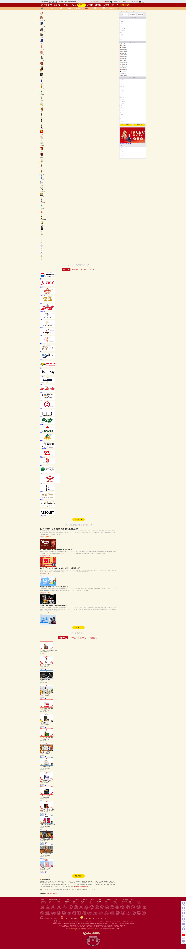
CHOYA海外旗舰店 (45, 853)
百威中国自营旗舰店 (47, 708)
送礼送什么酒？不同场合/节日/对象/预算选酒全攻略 (56, 549)
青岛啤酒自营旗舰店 (47, 737)
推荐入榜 (124, 916)
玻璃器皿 (115, 901)
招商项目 (122, 155)
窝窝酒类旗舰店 (46, 766)
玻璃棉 (58, 901)
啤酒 (121, 32)
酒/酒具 (43, 536)
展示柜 (132, 899)
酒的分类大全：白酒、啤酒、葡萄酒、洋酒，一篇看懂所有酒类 (60, 568)
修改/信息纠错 (74, 918)
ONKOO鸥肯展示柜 (69, 921)
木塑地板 (75, 903)
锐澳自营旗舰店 (46, 868)
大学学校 (113, 921)
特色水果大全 (124, 64)
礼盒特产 (122, 110)
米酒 (121, 39)
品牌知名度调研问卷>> (70, 1)
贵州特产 (122, 83)
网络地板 (67, 901)
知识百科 (102, 921)
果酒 (121, 37)
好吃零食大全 (124, 47)
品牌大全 (99, 916)
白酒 (41, 536)
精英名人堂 (115, 5)
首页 (121, 11)
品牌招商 (90, 5)
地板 (106, 901)
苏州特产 (122, 116)
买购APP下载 (91, 918)
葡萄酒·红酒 (122, 30)
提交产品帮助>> (49, 893)
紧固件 (50, 901)
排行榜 (104, 916)
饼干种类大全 (124, 49)
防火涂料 (109, 899)
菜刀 (60, 899)
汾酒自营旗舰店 (46, 781)
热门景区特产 (139, 125)
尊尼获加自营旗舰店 (47, 839)
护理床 (138, 901)
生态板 (130, 903)
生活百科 (122, 157)
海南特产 (122, 94)
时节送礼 (122, 153)
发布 (132, 1)
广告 (121, 145)
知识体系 (65, 5)
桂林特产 (122, 105)
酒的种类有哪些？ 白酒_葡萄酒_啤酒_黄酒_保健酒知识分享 (59, 529)
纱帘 (116, 899)
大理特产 (122, 107)
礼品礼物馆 (123, 71)
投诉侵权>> (85, 886)
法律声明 (85, 918)
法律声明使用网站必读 (98, 929)
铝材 (74, 901)
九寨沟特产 (122, 101)
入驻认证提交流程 (117, 916)
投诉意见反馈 (66, 918)
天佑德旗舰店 (44, 723)
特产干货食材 (124, 58)
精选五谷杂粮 (124, 56)
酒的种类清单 (124, 43)
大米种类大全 (124, 55)
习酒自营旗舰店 (46, 795)
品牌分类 (116, 1)
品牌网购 (81, 5)
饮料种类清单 (124, 51)
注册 (128, 1)
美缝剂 (82, 901)
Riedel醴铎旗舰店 (45, 679)
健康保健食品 (124, 66)
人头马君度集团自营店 (47, 810)
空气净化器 (43, 903)
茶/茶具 (121, 21)
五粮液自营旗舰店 (46, 665)
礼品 (121, 24)
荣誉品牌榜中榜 (87, 916)
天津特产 (122, 121)
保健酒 (121, 34)
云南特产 (122, 79)
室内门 (100, 899)
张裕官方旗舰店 (46, 694)
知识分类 (120, 1)
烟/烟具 (121, 23)
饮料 (41, 613)
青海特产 (122, 88)
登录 (125, 1)
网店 (121, 147)
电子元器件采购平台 (53, 899)
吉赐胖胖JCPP (60, 921)
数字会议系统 (124, 901)
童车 (130, 901)
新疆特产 (122, 85)
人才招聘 (97, 918)
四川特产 (122, 81)
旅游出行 (107, 921)
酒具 (121, 19)
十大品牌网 (85, 921)
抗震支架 (99, 901)
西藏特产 (122, 86)
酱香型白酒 (122, 28)
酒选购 (41, 555)
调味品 (58, 903)
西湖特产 (122, 97)
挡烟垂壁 (115, 903)
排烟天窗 (43, 901)
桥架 (122, 903)
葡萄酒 (43, 613)
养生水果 (122, 112)
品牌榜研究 (94, 916)
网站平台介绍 (103, 918)
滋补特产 (122, 114)
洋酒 (121, 36)
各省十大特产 (124, 69)
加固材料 (69, 899)
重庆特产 (122, 119)
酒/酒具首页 (48, 5)
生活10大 (73, 5)
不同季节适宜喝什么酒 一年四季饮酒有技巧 (54, 587)
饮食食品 (129, 11)
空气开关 (51, 903)
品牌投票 (57, 5)
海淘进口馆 (123, 73)
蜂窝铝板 (85, 899)
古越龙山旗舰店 (45, 752)
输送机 (98, 903)
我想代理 (126, 5)
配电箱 (82, 903)
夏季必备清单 (124, 75)
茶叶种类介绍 (124, 45)
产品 (121, 149)
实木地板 (139, 903)
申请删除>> (76, 886)
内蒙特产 (122, 90)
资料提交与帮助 (131, 916)
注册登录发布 (109, 916)
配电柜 (92, 899)
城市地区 (122, 151)
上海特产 (122, 118)
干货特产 (122, 108)
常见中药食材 (124, 67)
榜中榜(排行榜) (78, 921)
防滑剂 (90, 903)
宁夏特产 (122, 92)
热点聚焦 (106, 5)
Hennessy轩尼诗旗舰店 (48, 824)
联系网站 (118, 928)
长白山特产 (122, 103)
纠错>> (81, 886)
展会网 (97, 921)
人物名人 (119, 921)
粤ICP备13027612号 (87, 929)
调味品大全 (123, 60)
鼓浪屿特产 (122, 99)
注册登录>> (55, 893)
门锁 (90, 901)
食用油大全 (123, 53)
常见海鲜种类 (124, 62)
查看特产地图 (125, 125)
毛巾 (66, 903)
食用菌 (106, 903)
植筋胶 (42, 899)
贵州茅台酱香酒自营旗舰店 (49, 650)
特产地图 (130, 921)
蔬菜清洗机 (125, 899)
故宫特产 (122, 96)
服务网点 (98, 5)
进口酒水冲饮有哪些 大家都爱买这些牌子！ (54, 605)
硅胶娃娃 (77, 899)
